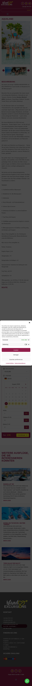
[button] (29, 322)
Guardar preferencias (16, 359)
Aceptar (16, 350)
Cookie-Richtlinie (10, 363)
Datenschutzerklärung (20, 363)
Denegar (16, 354)
